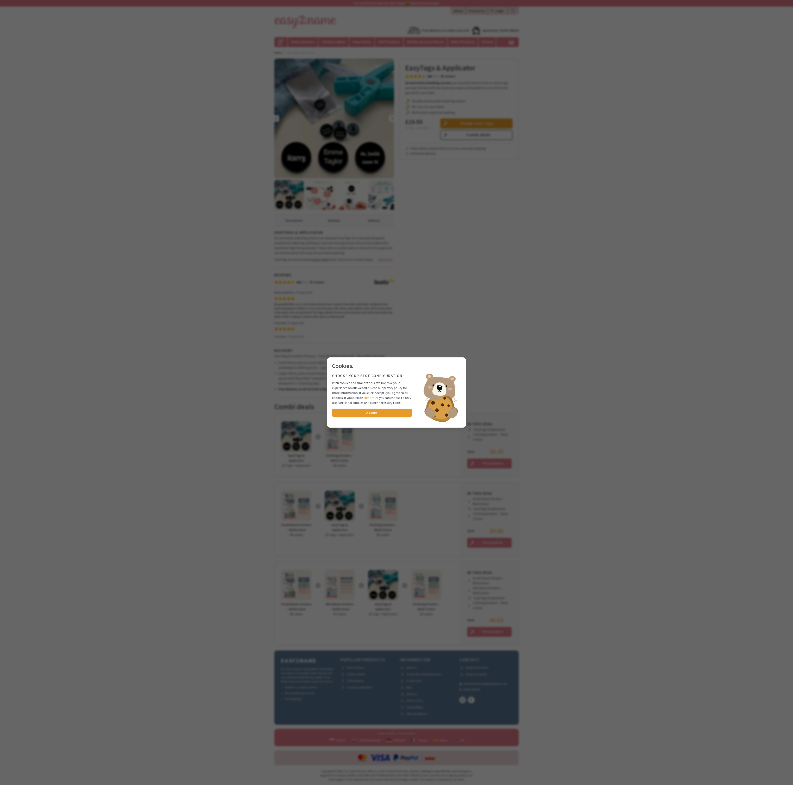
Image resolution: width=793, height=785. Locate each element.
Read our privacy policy (386, 388)
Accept (372, 412)
